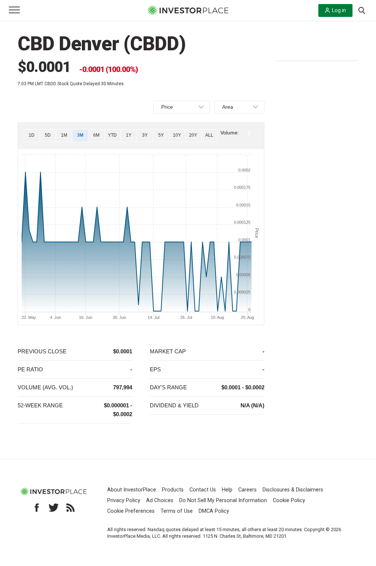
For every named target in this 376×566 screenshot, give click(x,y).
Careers (247, 490)
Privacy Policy (123, 500)
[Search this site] (361, 10)
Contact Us (202, 490)
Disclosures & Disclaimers (293, 490)
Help (227, 490)
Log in (339, 10)
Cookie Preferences (131, 511)
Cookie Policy (289, 500)
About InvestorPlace (131, 490)
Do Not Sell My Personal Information (223, 500)
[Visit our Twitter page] (53, 507)
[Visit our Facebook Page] (36, 507)
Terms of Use (176, 511)
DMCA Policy (214, 511)
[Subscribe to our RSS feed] (70, 507)
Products (173, 490)
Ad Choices (159, 500)
